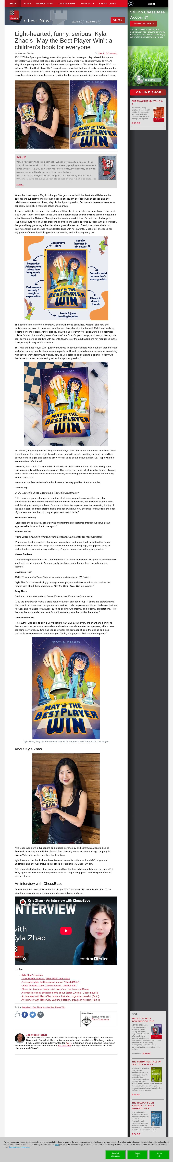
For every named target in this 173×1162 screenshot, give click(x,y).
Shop (13, 3)
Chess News (38, 20)
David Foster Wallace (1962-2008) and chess (45, 978)
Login (151, 4)
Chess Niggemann (100, 1019)
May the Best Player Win (54, 1007)
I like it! (101, 53)
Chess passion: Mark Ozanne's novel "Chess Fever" (49, 985)
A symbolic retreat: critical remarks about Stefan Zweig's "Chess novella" (60, 992)
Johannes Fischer (36, 1034)
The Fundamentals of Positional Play (146, 1063)
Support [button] (86, 3)
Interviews (26, 1007)
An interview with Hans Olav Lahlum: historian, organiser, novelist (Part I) (60, 996)
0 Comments (111, 53)
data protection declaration (19, 1147)
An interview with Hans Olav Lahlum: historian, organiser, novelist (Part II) (60, 999)
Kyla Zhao (37, 1007)
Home (27, 3)
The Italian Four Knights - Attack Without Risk (143, 1105)
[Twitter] (32, 1014)
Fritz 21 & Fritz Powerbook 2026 (143, 1020)
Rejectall (137, 1154)
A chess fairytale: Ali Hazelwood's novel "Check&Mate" (50, 982)
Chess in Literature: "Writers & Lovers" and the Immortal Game (55, 989)
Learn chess (107, 3)
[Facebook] (25, 1014)
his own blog (64, 1045)
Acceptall (159, 1154)
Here (57, 1144)
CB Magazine (67, 3)
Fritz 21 (21, 157)
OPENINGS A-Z (45, 3)
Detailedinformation (115, 1154)
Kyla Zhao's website (32, 975)
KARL (69, 1043)
